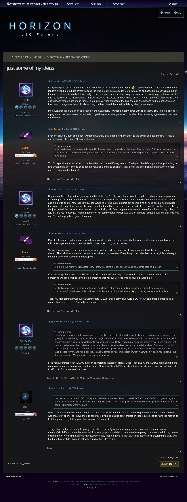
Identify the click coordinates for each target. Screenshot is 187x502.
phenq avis (84, 338)
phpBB (84, 484)
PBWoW (55, 482)
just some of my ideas (77, 57)
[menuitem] (73, 3)
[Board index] (39, 28)
